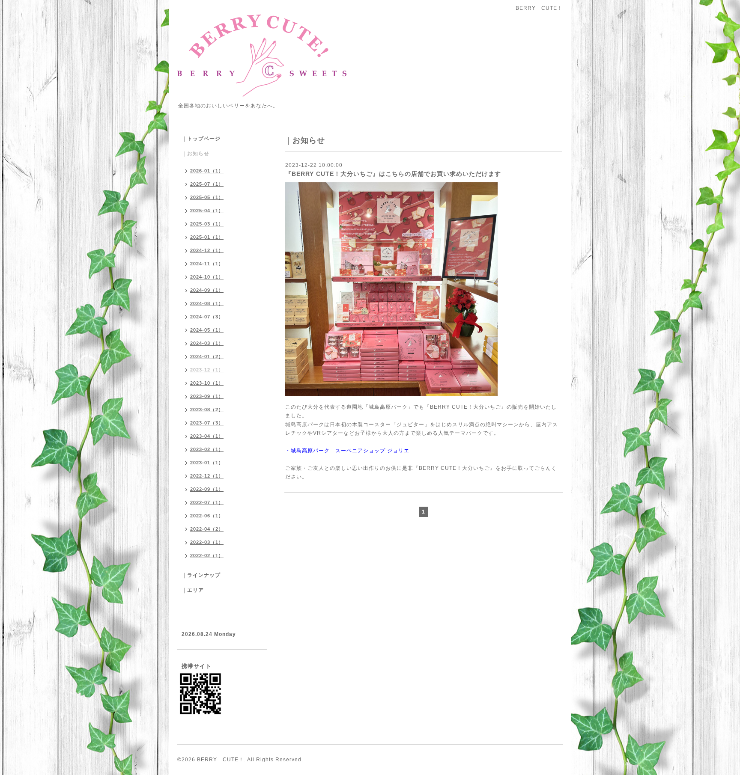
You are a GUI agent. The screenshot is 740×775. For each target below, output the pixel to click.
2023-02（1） (207, 449)
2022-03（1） (207, 542)
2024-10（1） (207, 276)
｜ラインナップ (201, 575)
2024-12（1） (207, 250)
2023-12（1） (207, 369)
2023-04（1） (207, 436)
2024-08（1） (207, 303)
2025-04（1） (207, 210)
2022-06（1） (207, 515)
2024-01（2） (207, 356)
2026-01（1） (207, 170)
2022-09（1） (207, 489)
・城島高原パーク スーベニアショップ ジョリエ (347, 451)
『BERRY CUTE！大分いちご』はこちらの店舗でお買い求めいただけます (393, 173)
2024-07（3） (207, 316)
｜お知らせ (195, 154)
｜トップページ (201, 139)
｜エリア (193, 590)
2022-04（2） (207, 529)
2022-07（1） (207, 502)
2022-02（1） (207, 555)
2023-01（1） (207, 462)
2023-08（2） (207, 409)
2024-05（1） (207, 330)
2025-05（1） (207, 197)
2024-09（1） (207, 290)
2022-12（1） (207, 475)
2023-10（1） (207, 383)
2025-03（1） (207, 223)
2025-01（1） (207, 237)
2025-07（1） (207, 184)
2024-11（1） (207, 263)
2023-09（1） (207, 396)
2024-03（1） (207, 343)
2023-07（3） (207, 422)
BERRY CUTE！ (220, 760)
